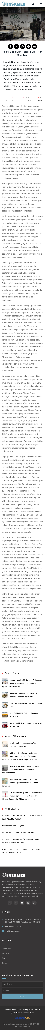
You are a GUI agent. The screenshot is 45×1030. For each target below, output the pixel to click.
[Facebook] (10, 903)
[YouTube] (22, 903)
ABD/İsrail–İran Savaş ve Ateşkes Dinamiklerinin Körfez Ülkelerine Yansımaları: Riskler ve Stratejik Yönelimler (20, 756)
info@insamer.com (12, 931)
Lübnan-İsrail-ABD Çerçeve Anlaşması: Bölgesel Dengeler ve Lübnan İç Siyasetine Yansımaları (22, 683)
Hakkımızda (6, 949)
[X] (16, 903)
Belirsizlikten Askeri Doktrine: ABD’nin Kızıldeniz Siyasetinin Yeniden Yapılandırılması (21, 769)
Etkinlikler (5, 953)
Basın (4, 958)
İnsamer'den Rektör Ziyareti (13, 826)
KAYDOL (23, 996)
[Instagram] (28, 903)
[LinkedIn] (34, 903)
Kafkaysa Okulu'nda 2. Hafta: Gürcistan (18, 832)
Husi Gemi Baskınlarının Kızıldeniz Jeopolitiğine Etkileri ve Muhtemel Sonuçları (20, 782)
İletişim (4, 963)
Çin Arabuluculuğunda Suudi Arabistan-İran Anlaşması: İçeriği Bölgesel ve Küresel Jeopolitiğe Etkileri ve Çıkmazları (22, 796)
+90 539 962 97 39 (13, 926)
